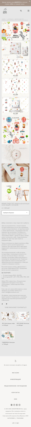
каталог (4, 19)
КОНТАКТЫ (16, 392)
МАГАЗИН (15, 373)
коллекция (10, 19)
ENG (15, 399)
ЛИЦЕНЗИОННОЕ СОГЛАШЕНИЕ (15, 386)
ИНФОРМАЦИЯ (15, 379)
